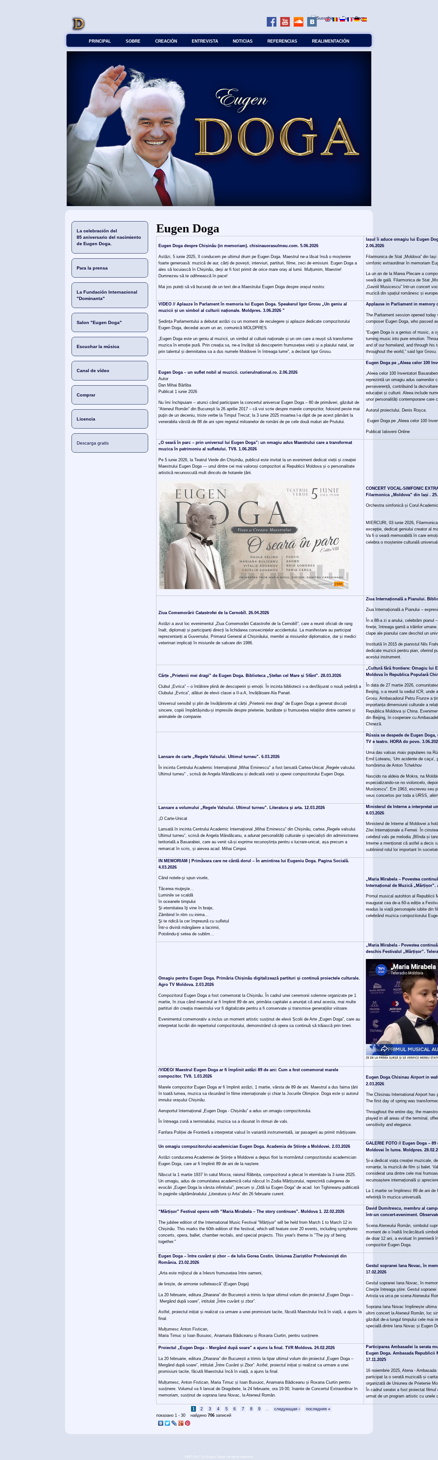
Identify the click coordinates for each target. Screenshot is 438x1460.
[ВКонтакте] (160, 1423)
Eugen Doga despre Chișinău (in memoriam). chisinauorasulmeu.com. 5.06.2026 (238, 245)
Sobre (133, 41)
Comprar (86, 394)
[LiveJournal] (174, 1423)
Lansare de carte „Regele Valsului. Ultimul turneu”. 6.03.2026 (219, 756)
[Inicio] (79, 30)
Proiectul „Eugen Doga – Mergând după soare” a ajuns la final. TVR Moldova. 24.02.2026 (246, 1347)
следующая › (287, 1408)
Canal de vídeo (93, 370)
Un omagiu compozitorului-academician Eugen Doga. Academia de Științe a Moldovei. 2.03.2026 (254, 1146)
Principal (100, 41)
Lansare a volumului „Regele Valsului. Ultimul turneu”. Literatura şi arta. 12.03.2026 (241, 807)
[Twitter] (167, 1423)
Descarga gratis (93, 443)
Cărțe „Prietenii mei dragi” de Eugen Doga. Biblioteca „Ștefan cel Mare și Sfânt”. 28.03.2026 (249, 675)
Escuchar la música (98, 346)
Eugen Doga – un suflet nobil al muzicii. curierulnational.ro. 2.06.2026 (228, 372)
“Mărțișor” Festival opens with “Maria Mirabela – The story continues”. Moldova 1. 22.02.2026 (251, 1211)
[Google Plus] (181, 1423)
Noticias (243, 41)
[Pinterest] (187, 1423)
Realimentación (330, 41)
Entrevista (205, 41)
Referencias (282, 41)
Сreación (166, 41)
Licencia (86, 418)
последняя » (318, 1408)
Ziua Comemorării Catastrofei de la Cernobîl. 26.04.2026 (213, 612)
